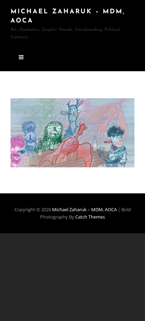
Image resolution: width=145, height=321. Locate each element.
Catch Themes (90, 217)
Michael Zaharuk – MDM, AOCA (85, 209)
